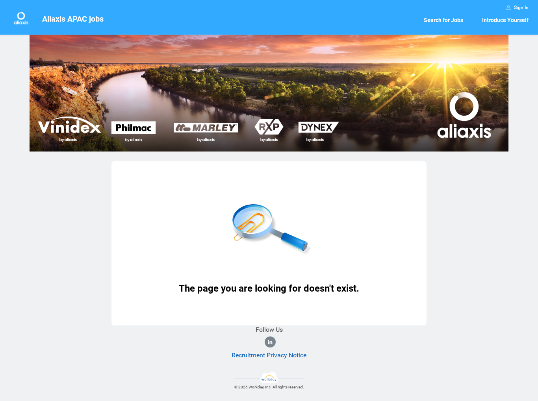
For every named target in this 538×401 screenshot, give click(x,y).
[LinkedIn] (270, 341)
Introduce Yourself (505, 20)
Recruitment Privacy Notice (269, 355)
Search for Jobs (443, 20)
